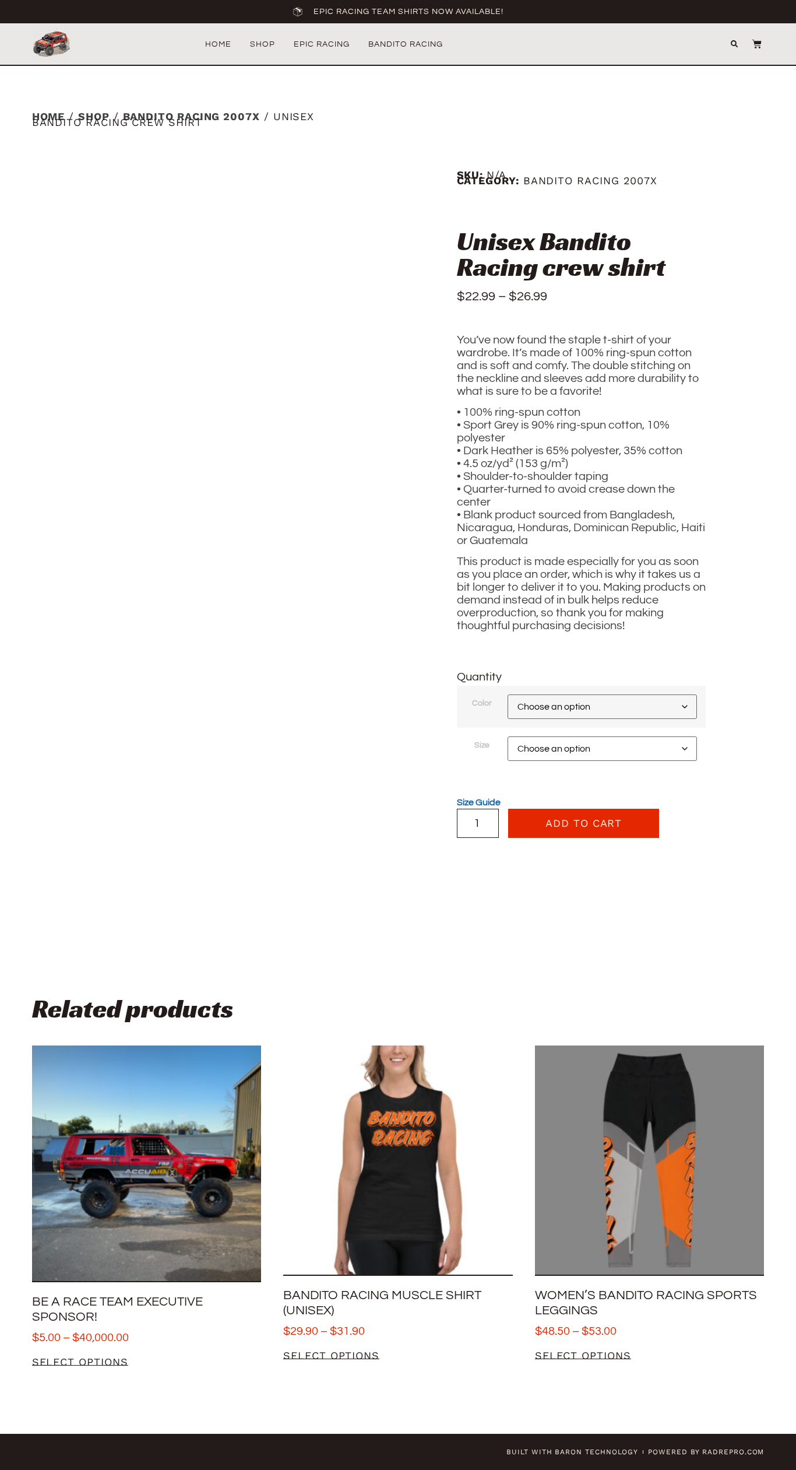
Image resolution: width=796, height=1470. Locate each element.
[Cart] (751, 43)
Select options (80, 1362)
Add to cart (583, 823)
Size (481, 745)
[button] (734, 44)
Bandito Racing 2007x (191, 116)
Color (482, 703)
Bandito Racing (405, 44)
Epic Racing (322, 44)
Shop (262, 44)
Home (218, 44)
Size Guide (479, 802)
